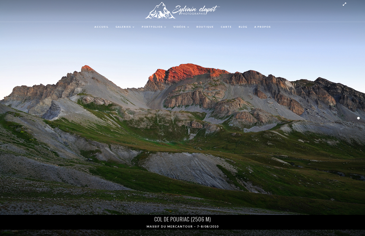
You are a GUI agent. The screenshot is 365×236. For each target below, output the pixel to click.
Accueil (101, 26)
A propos (262, 26)
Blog (243, 26)
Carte (226, 26)
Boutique (205, 26)
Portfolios (152, 26)
